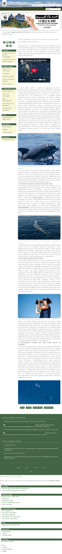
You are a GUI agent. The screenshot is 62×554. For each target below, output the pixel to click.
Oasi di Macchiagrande (6, 100)
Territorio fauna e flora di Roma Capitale (9, 60)
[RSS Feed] (7, 46)
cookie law (36, 467)
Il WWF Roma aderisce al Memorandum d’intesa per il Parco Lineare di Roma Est (31, 429)
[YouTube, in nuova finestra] (13, 43)
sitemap (44, 467)
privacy (27, 467)
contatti (58, 5)
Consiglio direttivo (10, 445)
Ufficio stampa (6, 126)
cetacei (29, 408)
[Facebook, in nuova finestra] (4, 43)
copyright (18, 467)
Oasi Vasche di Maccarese (6, 109)
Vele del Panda (37, 197)
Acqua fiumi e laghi (7, 76)
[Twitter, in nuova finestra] (10, 43)
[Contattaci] (10, 46)
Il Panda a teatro (7, 132)
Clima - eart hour (7, 84)
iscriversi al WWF (50, 5)
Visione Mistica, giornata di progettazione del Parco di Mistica (25, 421)
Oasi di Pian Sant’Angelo (6, 95)
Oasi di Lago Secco (8, 91)
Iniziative (5, 129)
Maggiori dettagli (54, 480)
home (34, 5)
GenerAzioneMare (23, 207)
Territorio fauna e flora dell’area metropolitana (9, 55)
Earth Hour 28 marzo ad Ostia (14, 453)
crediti (31, 471)
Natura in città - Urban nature (7, 70)
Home (8, 32)
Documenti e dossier (8, 139)
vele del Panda (38, 408)
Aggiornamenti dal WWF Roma (21, 32)
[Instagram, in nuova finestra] (7, 43)
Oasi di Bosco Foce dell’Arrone (8, 104)
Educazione (5, 73)
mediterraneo (49, 408)
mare (22, 408)
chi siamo (40, 5)
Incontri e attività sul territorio (8, 80)
